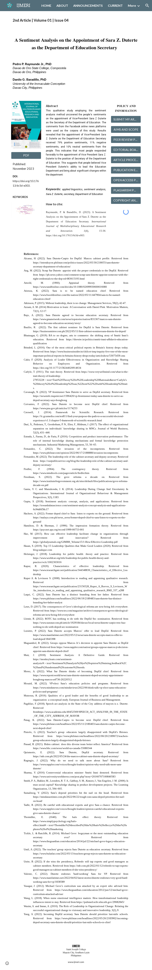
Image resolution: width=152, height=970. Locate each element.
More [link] (132, 5)
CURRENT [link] (115, 5)
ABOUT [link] (62, 5)
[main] (76, 20)
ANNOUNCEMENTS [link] (88, 5)
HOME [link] (46, 5)
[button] (147, 5)
